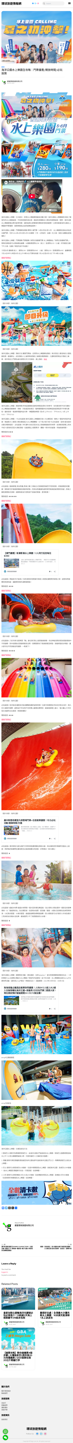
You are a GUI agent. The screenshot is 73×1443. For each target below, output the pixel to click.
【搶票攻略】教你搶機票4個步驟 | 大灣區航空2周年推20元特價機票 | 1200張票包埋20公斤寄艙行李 (17, 1356)
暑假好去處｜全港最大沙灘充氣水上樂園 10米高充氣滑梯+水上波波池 (55, 1315)
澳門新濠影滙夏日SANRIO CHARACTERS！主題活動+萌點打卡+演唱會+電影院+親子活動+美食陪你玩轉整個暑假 (17, 1248)
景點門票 (4, 1410)
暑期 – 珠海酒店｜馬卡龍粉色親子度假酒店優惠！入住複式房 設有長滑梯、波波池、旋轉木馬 (56, 1248)
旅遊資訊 (4, 1419)
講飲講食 (4, 1408)
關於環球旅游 (6, 1391)
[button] (69, 3)
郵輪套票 (4, 1405)
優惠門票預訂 (6, 258)
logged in (4, 1272)
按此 (45, 359)
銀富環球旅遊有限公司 (14, 81)
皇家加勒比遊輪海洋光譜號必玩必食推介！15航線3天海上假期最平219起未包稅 (18, 1315)
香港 (2, 67)
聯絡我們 (4, 1393)
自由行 (3, 1403)
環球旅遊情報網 (36, 1428)
